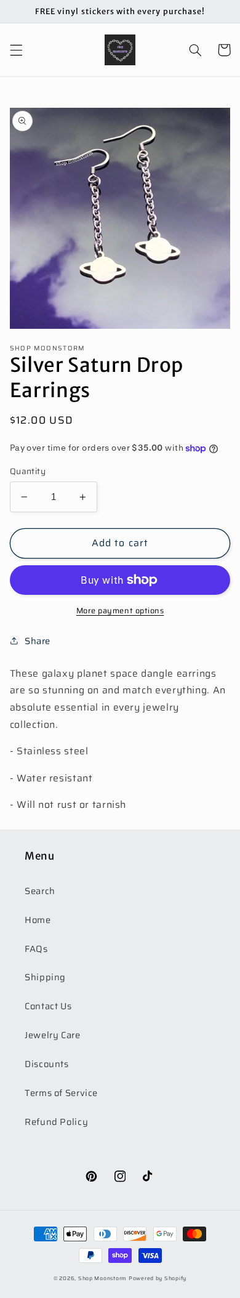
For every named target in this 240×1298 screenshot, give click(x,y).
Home (38, 920)
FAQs (36, 948)
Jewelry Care (53, 1035)
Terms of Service (61, 1093)
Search (40, 891)
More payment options (120, 611)
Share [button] (37, 641)
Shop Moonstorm (102, 1278)
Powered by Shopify (157, 1278)
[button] (16, 50)
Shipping (45, 977)
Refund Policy (56, 1122)
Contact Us (48, 1006)
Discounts (47, 1064)
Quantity (28, 472)
